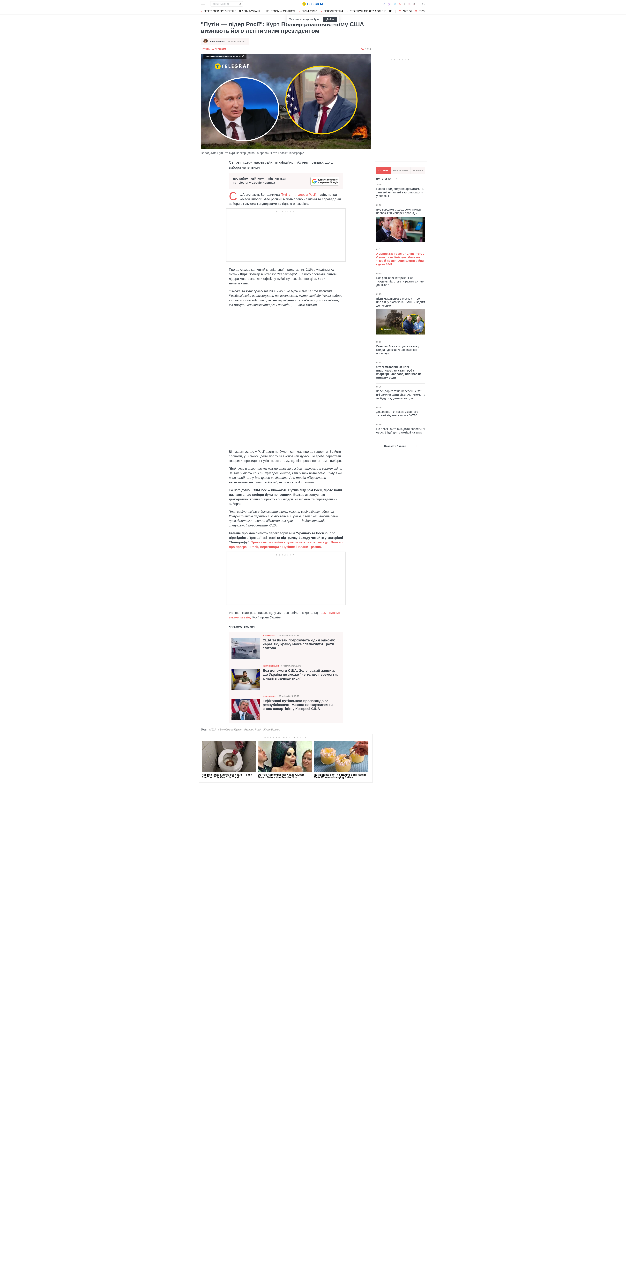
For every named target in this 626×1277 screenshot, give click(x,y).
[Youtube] (399, 4)
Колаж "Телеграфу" (291, 153)
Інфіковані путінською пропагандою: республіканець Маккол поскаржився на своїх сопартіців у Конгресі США (298, 705)
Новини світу (269, 636)
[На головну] (313, 4)
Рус (423, 4)
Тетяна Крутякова (217, 41)
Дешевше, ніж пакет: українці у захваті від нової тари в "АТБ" (397, 413)
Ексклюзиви (309, 11)
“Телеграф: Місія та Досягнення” (371, 11)
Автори (407, 11)
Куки (316, 19)
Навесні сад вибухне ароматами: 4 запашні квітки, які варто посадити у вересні (400, 192)
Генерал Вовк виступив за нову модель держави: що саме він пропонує (397, 350)
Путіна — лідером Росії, (299, 194)
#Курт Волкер (271, 729)
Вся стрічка (383, 178)
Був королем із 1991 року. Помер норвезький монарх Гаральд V (398, 211)
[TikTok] (414, 4)
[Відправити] (239, 4)
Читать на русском (213, 49)
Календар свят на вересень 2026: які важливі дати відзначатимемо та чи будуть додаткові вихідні (400, 394)
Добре (330, 19)
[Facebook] (384, 3)
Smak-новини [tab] (400, 170)
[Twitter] (404, 4)
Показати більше (395, 446)
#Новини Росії (252, 729)
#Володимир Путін (230, 729)
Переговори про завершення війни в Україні (232, 11)
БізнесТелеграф (334, 11)
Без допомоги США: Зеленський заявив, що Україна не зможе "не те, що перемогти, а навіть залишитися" (300, 674)
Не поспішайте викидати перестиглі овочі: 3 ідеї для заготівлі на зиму (400, 430)
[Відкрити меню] (203, 4)
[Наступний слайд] (427, 11)
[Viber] (389, 4)
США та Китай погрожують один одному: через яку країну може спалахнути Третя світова (299, 644)
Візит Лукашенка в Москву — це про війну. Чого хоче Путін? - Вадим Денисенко (400, 302)
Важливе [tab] (418, 170)
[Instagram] (409, 3)
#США (212, 729)
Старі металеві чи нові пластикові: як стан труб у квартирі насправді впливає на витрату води (399, 372)
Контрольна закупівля (280, 11)
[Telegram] (394, 3)
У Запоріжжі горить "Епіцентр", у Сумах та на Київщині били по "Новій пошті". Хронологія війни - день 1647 (400, 259)
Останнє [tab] (383, 170)
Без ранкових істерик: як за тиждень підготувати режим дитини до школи (400, 281)
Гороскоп (424, 11)
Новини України (271, 666)
